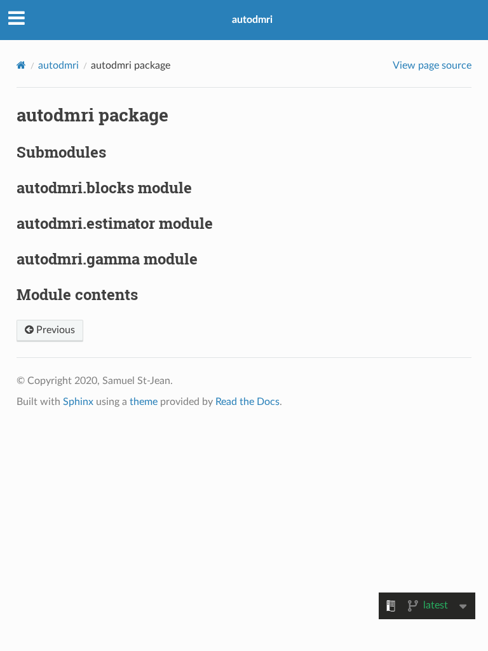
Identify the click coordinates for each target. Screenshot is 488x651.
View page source (432, 65)
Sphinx (78, 402)
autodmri (252, 20)
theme (144, 402)
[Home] (21, 65)
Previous (54, 330)
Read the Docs (247, 402)
